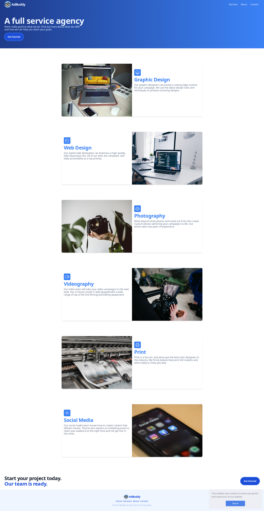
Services (233, 4)
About (244, 4)
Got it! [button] (235, 503)
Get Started (14, 36)
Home (119, 501)
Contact (254, 4)
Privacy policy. (146, 505)
